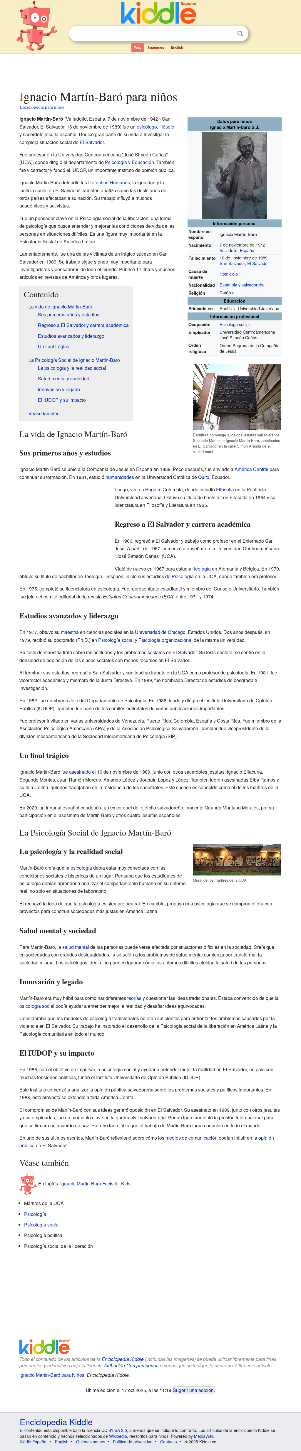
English (177, 47)
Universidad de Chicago (160, 632)
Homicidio (229, 274)
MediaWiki (203, 1436)
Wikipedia (118, 1436)
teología (202, 568)
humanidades (120, 477)
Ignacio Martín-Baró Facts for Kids (95, 1183)
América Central (251, 469)
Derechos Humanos (109, 182)
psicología (81, 867)
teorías (134, 998)
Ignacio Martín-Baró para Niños (51, 1374)
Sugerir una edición (193, 1390)
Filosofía (225, 489)
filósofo (166, 126)
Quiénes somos (90, 1442)
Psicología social (116, 640)
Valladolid (229, 250)
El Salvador (258, 263)
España (247, 250)
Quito (203, 477)
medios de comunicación (191, 1137)
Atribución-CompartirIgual (130, 1365)
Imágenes (156, 47)
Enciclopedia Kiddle (123, 1359)
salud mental (75, 947)
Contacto (168, 1442)
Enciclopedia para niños (42, 107)
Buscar (240, 33)
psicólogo (147, 126)
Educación (143, 162)
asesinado (80, 771)
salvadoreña (253, 284)
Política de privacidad (133, 1442)
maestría (70, 632)
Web (137, 47)
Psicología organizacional (165, 640)
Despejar (228, 34)
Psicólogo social (235, 324)
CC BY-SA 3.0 (114, 1430)
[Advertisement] (150, 70)
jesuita (51, 134)
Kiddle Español (33, 1442)
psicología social (36, 1006)
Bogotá (152, 489)
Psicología (116, 162)
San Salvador (232, 263)
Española (228, 284)
